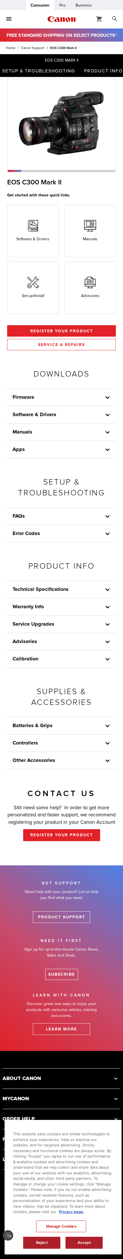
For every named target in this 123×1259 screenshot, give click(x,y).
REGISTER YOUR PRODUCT (61, 331)
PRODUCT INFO (103, 71)
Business (84, 5)
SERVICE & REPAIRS (61, 344)
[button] (14, 171)
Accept (84, 1242)
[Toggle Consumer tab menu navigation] (9, 19)
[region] (63, 1187)
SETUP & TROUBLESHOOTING (38, 71)
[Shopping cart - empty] (99, 19)
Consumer (40, 5)
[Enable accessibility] (8, 1235)
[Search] (115, 19)
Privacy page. (71, 1211)
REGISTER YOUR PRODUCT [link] (61, 835)
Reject (42, 1242)
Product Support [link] (61, 917)
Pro (62, 5)
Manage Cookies (61, 1226)
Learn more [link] (61, 1029)
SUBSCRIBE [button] (61, 974)
